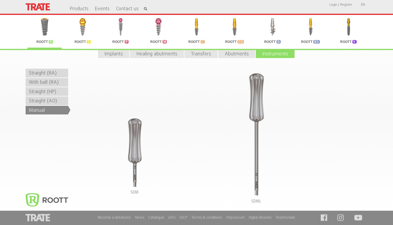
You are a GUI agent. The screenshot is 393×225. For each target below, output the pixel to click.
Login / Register (341, 4)
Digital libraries (260, 218)
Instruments (275, 54)
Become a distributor (114, 218)
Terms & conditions (207, 218)
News (139, 218)
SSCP (183, 218)
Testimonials (285, 218)
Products (79, 9)
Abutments (237, 54)
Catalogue (156, 218)
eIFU (171, 218)
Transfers (201, 54)
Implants (114, 54)
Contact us (127, 9)
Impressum (235, 218)
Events (102, 9)
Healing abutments (157, 54)
